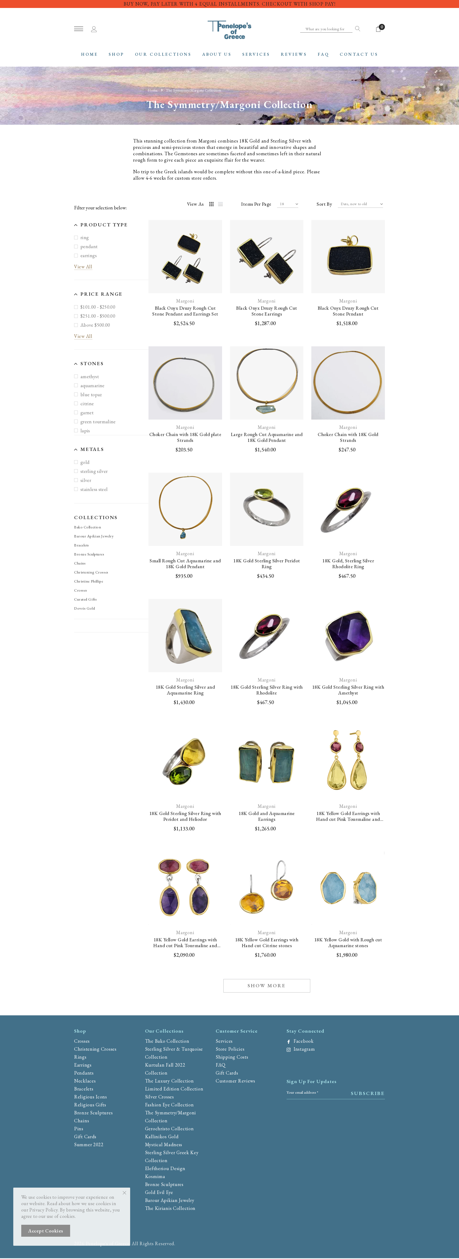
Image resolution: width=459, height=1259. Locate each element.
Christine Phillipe (88, 581)
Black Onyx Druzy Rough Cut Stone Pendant (348, 311)
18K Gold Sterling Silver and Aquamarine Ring (185, 690)
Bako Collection (87, 527)
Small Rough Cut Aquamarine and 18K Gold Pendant (185, 564)
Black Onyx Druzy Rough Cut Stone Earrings (266, 311)
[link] (185, 257)
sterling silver (94, 471)
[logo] (229, 29)
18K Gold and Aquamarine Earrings (267, 816)
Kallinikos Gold (162, 1136)
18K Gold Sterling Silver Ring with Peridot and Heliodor (185, 816)
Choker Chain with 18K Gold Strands (348, 437)
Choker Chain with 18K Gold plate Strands (185, 437)
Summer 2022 (89, 1144)
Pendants (84, 1073)
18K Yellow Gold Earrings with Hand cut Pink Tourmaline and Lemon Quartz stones (348, 816)
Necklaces (85, 1081)
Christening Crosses (91, 572)
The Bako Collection (167, 1041)
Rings (80, 1057)
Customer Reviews (235, 1081)
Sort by (324, 204)
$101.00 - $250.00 (97, 307)
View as (195, 204)
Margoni (185, 301)
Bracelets (81, 545)
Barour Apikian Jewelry (93, 536)
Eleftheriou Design (165, 1168)
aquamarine (92, 386)
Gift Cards (85, 1136)
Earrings (83, 1065)
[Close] (124, 1192)
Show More (267, 985)
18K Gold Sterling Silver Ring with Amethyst (348, 690)
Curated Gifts (85, 599)
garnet (87, 413)
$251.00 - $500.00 (97, 316)
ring (84, 237)
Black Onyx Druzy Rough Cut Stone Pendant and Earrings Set (185, 311)
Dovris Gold (84, 608)
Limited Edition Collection (174, 1089)
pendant (89, 246)
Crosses (80, 590)
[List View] (222, 205)
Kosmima (155, 1176)
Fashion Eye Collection (169, 1105)
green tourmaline (98, 422)
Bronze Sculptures (89, 554)
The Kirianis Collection (170, 1208)
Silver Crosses (159, 1097)
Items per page (256, 204)
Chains (80, 563)
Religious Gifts (90, 1105)
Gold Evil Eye (159, 1192)
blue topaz (91, 395)
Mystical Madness (163, 1144)
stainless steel (94, 489)
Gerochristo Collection (169, 1129)
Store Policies (230, 1049)
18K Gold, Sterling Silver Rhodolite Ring (348, 564)
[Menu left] (78, 29)
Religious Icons (90, 1097)
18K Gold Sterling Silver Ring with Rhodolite (267, 690)
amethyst (89, 377)
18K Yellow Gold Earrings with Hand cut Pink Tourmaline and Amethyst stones (185, 942)
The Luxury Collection (169, 1081)
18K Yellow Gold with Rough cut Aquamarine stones (348, 942)
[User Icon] (94, 28)
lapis (85, 431)
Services (224, 1041)
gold (85, 462)
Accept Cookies (45, 1231)
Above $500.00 (95, 325)
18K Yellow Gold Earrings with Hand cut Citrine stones (267, 942)
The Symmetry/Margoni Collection (193, 90)
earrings (88, 255)
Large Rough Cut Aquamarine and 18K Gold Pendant (267, 437)
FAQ (220, 1065)
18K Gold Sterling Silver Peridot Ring (266, 564)
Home (153, 90)
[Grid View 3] (212, 205)
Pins (78, 1129)
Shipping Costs (232, 1057)
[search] (356, 29)
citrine (87, 404)
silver (85, 480)
